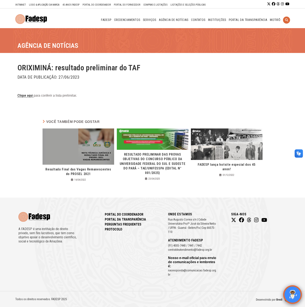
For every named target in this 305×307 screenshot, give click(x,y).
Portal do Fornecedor (127, 4)
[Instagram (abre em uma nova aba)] (282, 4)
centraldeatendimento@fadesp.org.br (190, 249)
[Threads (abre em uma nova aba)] (278, 4)
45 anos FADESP (70, 4)
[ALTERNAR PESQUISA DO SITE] (286, 25)
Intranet (20, 4)
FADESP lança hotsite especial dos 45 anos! (226, 167)
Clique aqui (25, 95)
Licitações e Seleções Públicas (188, 4)
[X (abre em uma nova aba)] (268, 4)
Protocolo (113, 229)
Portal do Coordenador (97, 4)
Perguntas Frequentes (123, 224)
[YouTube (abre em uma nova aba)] (287, 4)
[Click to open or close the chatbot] (292, 294)
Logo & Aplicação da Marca (44, 4)
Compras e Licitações (155, 4)
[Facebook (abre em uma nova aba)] (273, 4)
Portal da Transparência (125, 219)
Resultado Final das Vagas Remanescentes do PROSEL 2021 (78, 171)
